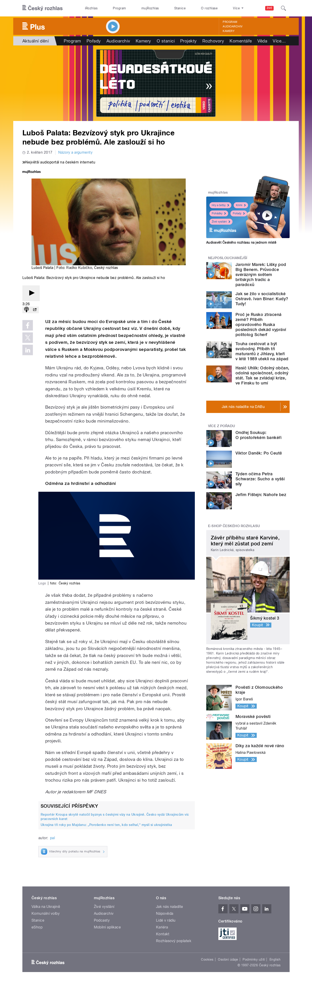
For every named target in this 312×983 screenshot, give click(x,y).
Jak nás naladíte (169, 906)
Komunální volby (46, 913)
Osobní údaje (228, 959)
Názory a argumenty (75, 152)
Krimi (239, 205)
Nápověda (164, 913)
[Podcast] (26, 310)
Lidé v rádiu (166, 920)
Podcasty (102, 920)
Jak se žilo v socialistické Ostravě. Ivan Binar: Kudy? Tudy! (261, 298)
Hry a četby (219, 205)
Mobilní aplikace (107, 927)
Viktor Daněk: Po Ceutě (258, 453)
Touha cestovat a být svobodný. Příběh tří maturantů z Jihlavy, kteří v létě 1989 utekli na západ (261, 351)
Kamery (229, 31)
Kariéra (162, 927)
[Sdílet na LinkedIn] (27, 350)
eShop (37, 927)
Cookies (207, 959)
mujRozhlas (150, 8)
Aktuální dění (35, 40)
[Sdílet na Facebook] (27, 325)
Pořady (94, 40)
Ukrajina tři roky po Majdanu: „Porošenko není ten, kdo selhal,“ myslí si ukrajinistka (106, 825)
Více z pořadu (221, 426)
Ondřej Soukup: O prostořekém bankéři (258, 435)
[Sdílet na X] (27, 337)
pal (52, 838)
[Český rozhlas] (42, 8)
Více (279, 40)
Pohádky (217, 213)
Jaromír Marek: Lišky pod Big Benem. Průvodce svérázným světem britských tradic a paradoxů (260, 274)
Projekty (188, 40)
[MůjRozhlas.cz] (31, 172)
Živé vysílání (219, 221)
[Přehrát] (31, 293)
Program (119, 8)
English (275, 959)
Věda (262, 40)
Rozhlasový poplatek (173, 941)
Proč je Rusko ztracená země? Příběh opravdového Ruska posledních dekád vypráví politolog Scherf (260, 324)
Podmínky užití (254, 959)
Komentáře (241, 40)
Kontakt (162, 934)
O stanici (166, 40)
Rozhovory (213, 40)
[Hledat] (283, 8)
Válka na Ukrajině (46, 906)
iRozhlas (91, 8)
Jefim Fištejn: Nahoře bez (260, 494)
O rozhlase (209, 8)
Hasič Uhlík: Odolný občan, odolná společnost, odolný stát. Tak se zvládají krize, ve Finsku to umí (262, 375)
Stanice (180, 8)
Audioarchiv (232, 26)
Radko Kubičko (79, 267)
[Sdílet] (35, 310)
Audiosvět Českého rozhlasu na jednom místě (241, 242)
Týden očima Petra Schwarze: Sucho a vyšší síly (260, 478)
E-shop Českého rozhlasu (234, 526)
